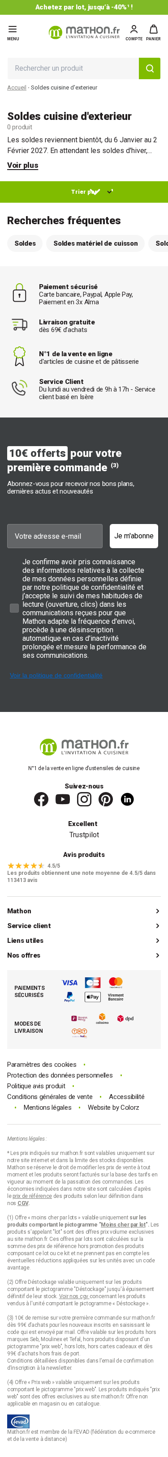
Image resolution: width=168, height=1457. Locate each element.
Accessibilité (126, 1097)
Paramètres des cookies (41, 1065)
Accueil (16, 87)
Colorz (130, 1107)
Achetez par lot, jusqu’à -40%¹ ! (84, 7)
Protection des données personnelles (60, 1075)
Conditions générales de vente (49, 1097)
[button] (153, 33)
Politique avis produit (36, 1086)
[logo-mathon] (84, 32)
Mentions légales (47, 1108)
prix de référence (57, 1246)
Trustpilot (84, 835)
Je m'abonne (134, 536)
